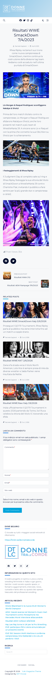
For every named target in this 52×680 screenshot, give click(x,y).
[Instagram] (28, 20)
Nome (8, 475)
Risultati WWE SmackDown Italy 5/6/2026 (24, 321)
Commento (10, 447)
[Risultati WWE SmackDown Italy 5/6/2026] (26, 310)
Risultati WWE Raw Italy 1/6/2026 (20, 403)
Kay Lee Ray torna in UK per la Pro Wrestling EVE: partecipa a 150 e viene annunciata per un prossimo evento (25, 627)
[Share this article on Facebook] (6, 261)
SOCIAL (31, 665)
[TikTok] (32, 20)
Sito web (8, 490)
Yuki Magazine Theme (31, 671)
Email (7, 483)
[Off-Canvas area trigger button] (47, 20)
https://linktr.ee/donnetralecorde (20, 540)
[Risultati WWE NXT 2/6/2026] (26, 350)
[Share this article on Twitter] (13, 261)
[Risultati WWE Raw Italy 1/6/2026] (26, 392)
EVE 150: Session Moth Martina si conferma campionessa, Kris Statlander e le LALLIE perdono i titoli (25, 636)
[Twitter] (24, 20)
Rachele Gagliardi (21, 46)
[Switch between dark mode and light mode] (43, 20)
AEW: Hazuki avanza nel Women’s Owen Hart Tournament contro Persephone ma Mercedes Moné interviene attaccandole (26, 615)
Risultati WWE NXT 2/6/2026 (18, 360)
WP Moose (21, 674)
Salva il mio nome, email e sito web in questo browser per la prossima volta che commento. (23, 500)
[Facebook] (20, 20)
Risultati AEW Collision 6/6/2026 (20, 621)
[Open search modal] (4, 20)
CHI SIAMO (22, 665)
